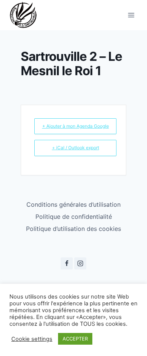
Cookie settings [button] (31, 339)
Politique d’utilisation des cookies (73, 228)
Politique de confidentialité (73, 216)
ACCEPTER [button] (75, 339)
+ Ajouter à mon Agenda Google (75, 126)
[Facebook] (67, 263)
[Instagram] (80, 263)
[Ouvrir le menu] (131, 15)
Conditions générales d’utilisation (73, 204)
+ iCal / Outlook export (75, 147)
